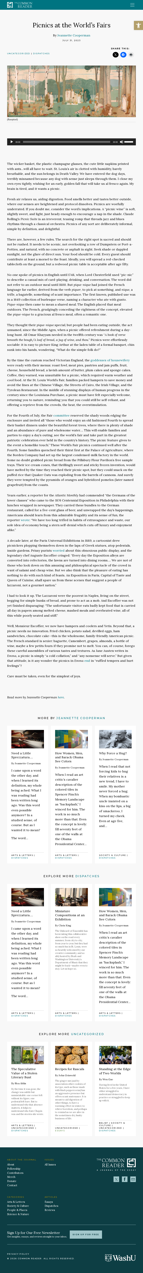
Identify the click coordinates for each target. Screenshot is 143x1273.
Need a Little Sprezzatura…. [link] (22, 755)
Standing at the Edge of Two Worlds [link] (115, 1071)
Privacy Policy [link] (18, 1254)
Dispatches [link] (41, 53)
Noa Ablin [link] (20, 1083)
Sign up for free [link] (86, 1234)
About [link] (10, 1164)
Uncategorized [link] (18, 53)
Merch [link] (11, 1177)
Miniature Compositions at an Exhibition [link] (70, 915)
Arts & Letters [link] (22, 855)
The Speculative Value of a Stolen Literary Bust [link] (24, 1073)
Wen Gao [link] (108, 1079)
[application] (71, 141)
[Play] (11, 142)
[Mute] (121, 142)
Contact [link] (12, 1185)
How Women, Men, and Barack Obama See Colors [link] (69, 757)
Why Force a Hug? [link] (113, 753)
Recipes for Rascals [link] (69, 1069)
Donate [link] (11, 1181)
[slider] (129, 141)
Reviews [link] (50, 1210)
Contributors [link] (15, 1173)
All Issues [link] (50, 1164)
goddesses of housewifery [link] (110, 360)
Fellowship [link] (13, 1168)
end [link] (87, 661)
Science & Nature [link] (18, 1214)
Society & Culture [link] (112, 855)
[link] (138, 25)
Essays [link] (60, 1130)
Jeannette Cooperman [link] (73, 35)
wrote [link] (25, 520)
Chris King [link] (65, 925)
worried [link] (59, 550)
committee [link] (61, 415)
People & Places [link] (17, 1210)
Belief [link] (103, 1123)
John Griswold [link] (67, 1075)
